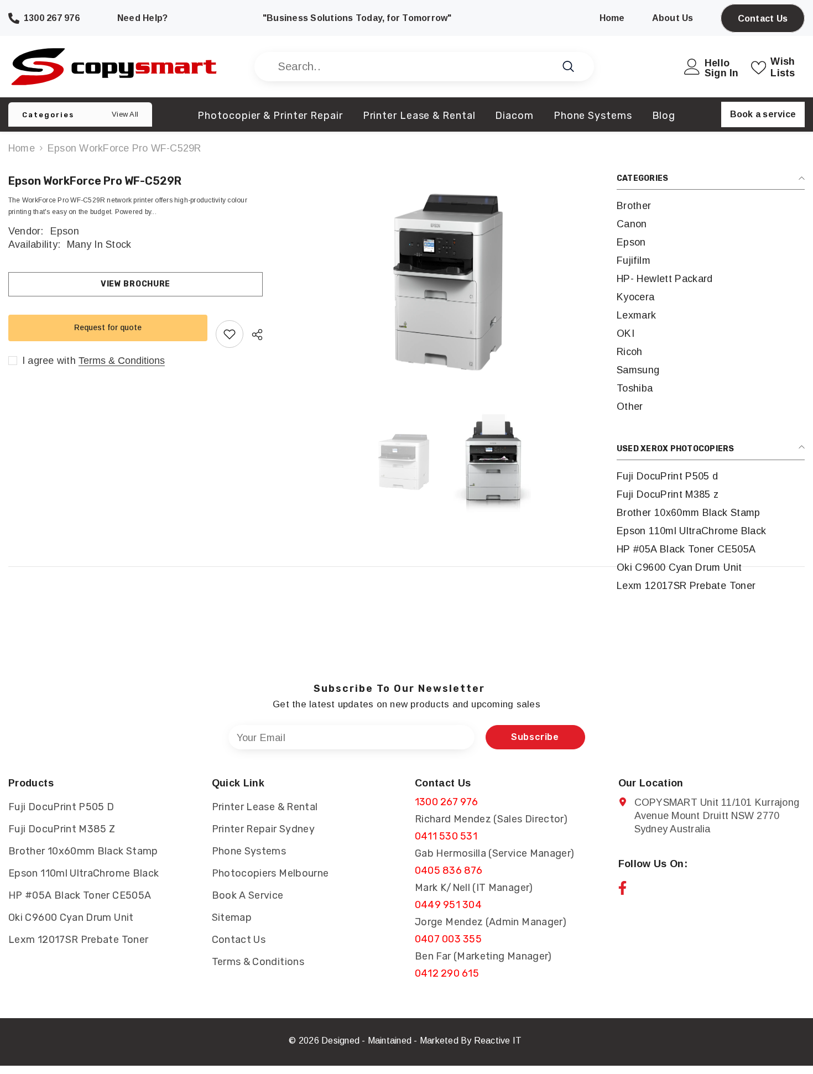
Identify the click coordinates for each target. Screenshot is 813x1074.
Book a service (763, 114)
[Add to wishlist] (229, 334)
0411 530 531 (446, 836)
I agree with (49, 360)
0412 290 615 (447, 973)
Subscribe (535, 737)
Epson (64, 231)
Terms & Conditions (122, 360)
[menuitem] (711, 206)
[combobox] (412, 66)
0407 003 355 (448, 939)
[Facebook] (622, 888)
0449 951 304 (448, 905)
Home (21, 148)
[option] (448, 283)
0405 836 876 (448, 870)
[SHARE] (253, 334)
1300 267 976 (446, 802)
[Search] (424, 66)
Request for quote (108, 327)
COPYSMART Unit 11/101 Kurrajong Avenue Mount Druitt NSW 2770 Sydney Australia (716, 816)
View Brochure (135, 284)
